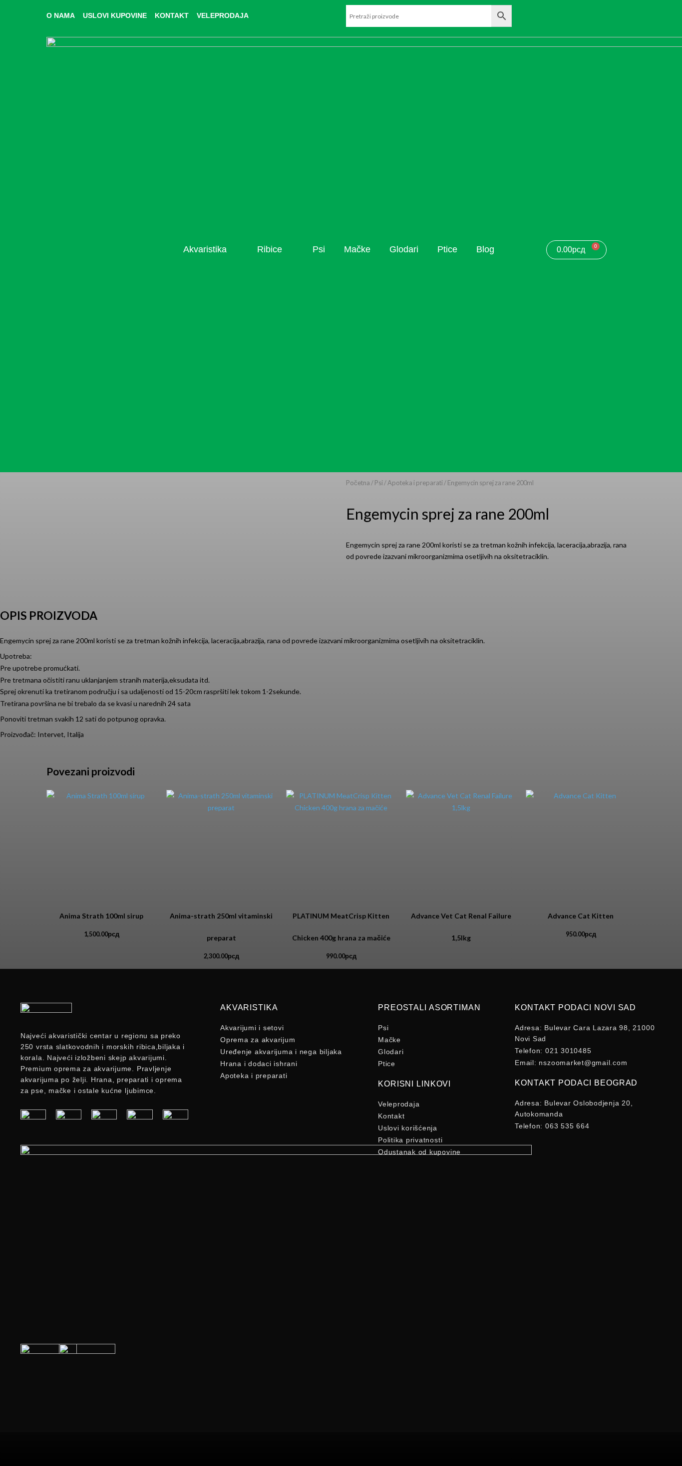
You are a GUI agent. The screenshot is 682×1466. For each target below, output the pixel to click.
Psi (378, 483)
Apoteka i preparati (415, 483)
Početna (358, 483)
